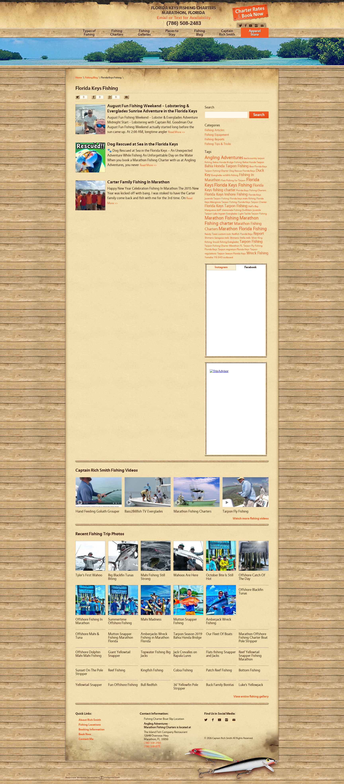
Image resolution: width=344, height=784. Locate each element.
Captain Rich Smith (227, 33)
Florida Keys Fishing (233, 185)
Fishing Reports (214, 139)
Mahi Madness (151, 619)
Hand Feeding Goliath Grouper (97, 511)
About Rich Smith (90, 720)
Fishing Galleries (144, 33)
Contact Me (86, 739)
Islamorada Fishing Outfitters (237, 210)
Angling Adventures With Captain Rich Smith (105, 15)
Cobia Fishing (183, 670)
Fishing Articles (214, 130)
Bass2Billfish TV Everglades (144, 511)
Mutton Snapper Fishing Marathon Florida (120, 637)
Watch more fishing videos (251, 518)
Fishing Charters (116, 33)
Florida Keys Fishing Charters (251, 190)
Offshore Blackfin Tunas (251, 591)
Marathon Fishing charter (232, 220)
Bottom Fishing (249, 670)
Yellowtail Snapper (88, 685)
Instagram (221, 267)
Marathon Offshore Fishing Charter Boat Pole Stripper (253, 637)
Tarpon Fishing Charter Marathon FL (223, 245)
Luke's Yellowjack (251, 685)
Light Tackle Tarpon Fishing (252, 213)
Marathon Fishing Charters (192, 511)
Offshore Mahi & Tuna (87, 636)
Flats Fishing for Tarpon (233, 180)
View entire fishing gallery (251, 696)
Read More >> (176, 132)
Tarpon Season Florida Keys (231, 253)
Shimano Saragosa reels (217, 237)
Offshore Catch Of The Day (252, 577)
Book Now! (250, 12)
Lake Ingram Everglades (225, 213)
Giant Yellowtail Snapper (119, 654)
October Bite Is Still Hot (219, 577)
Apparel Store (255, 33)
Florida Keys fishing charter (234, 187)
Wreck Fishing (257, 253)
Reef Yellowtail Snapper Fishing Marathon (250, 655)
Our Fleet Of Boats (219, 634)
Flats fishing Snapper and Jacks (221, 654)
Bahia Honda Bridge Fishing (227, 162)
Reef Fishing (116, 670)
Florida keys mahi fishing (243, 198)
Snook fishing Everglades (226, 241)
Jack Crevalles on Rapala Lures (185, 654)
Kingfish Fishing (152, 670)
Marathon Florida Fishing (243, 228)
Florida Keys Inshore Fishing (226, 194)
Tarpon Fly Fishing (235, 511)
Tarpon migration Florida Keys (233, 249)
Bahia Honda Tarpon (253, 162)
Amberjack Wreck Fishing (218, 621)
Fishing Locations (90, 724)
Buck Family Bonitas (220, 685)
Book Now (85, 734)
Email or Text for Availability (184, 18)
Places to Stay (172, 33)
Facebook (250, 267)
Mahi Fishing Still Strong (153, 577)
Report (258, 233)
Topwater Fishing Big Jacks (156, 654)
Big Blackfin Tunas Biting (121, 577)
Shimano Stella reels (240, 237)
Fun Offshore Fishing (123, 685)
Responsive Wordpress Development (82, 777)
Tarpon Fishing (251, 241)
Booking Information (92, 729)
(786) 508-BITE (152, 746)
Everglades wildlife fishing (224, 175)
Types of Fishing (89, 33)
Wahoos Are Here (185, 575)
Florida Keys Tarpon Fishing (226, 206)
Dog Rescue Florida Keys (242, 170)
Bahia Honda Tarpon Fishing (227, 166)
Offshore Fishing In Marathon (89, 621)
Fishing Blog (199, 33)
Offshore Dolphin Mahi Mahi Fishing (88, 654)
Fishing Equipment (217, 135)
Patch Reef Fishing (219, 670)
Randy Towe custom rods (218, 233)
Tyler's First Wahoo (88, 575)
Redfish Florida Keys (242, 233)
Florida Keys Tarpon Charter (252, 202)
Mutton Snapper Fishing (185, 621)
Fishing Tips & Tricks (218, 144)
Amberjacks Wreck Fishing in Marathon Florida (155, 637)
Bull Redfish (149, 685)
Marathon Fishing (222, 218)
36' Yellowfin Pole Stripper (185, 687)
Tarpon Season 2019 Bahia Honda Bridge (187, 636)
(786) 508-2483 (183, 23)
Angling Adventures (224, 157)
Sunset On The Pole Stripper (89, 672)
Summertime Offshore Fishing (120, 621)
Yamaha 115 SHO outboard (219, 257)
